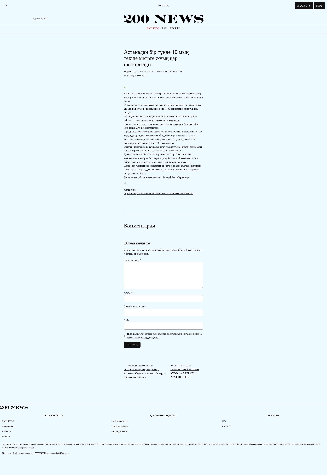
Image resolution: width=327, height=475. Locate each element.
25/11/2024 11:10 (146, 71)
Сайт (126, 320)
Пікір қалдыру (132, 260)
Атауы (128, 292)
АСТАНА (6, 437)
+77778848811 (39, 453)
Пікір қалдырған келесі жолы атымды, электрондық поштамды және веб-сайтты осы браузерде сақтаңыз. (165, 335)
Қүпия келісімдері (120, 426)
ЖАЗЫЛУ (304, 5)
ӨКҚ (164, 28)
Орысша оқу (163, 5)
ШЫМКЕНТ (174, 28)
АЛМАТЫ (6, 431)
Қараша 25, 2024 (40, 19)
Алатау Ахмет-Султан (172, 71)
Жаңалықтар (140, 75)
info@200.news (62, 453)
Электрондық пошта (135, 306)
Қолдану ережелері (120, 431)
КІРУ (319, 5)
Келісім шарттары (119, 421)
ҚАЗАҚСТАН (153, 28)
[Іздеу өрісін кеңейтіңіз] (5, 5)
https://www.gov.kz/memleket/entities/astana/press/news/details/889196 (158, 193)
